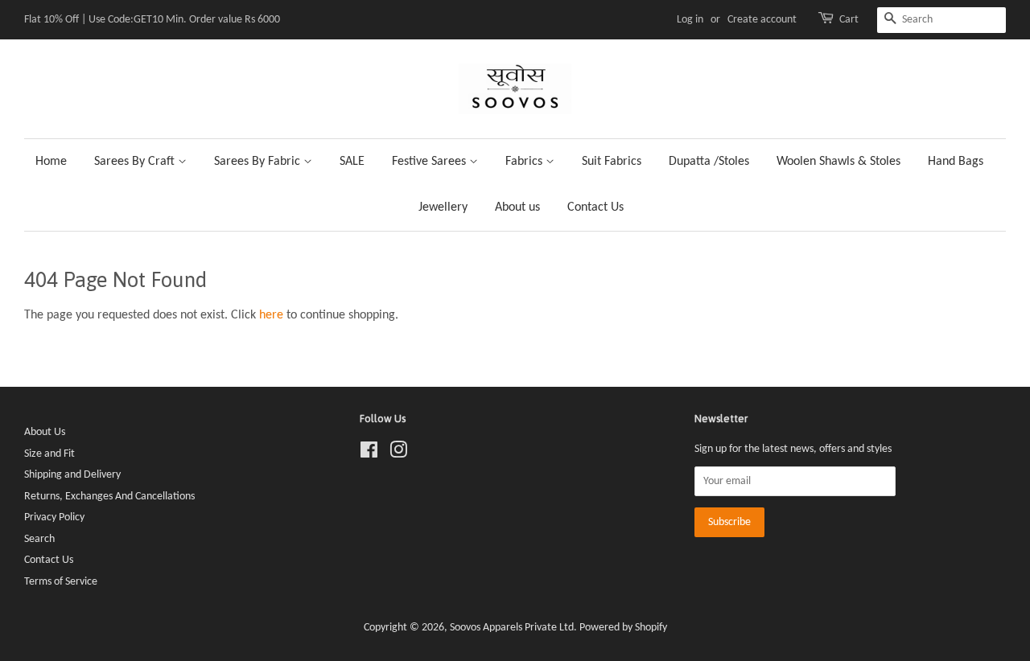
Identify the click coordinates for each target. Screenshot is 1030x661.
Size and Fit (49, 454)
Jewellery (443, 207)
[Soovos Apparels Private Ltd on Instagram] (398, 454)
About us (517, 207)
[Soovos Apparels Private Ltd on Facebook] (369, 454)
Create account (762, 20)
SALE (352, 161)
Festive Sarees (430, 161)
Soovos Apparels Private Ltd (512, 627)
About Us (44, 432)
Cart (849, 20)
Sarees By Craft (136, 161)
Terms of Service (60, 582)
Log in (690, 20)
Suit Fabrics (611, 161)
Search (39, 539)
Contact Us (595, 207)
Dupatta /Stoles (709, 161)
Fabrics (525, 161)
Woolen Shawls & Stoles (838, 161)
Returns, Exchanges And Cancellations (109, 496)
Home (51, 161)
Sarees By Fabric (258, 161)
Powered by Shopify (623, 627)
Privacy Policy (54, 517)
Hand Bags (955, 161)
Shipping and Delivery (72, 475)
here (271, 315)
